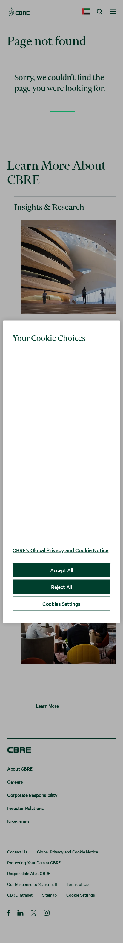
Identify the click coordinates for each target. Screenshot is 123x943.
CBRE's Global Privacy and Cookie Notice (52, 554)
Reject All (61, 594)
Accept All (61, 577)
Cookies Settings (61, 611)
